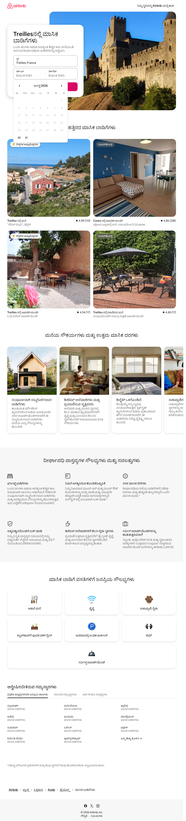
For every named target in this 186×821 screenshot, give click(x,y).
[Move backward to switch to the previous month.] (20, 86)
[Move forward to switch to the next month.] (61, 86)
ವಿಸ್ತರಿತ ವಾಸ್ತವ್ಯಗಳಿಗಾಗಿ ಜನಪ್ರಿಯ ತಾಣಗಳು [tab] (27, 694)
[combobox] (45, 63)
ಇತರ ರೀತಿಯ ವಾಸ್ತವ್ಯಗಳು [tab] (94, 694)
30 (19, 137)
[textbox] (29, 75)
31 (26, 137)
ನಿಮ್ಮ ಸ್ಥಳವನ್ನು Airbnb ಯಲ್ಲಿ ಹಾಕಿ (155, 6)
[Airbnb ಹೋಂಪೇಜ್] (16, 5)
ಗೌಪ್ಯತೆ (84, 816)
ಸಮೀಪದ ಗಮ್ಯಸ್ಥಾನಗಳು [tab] (65, 694)
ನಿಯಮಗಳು (97, 816)
